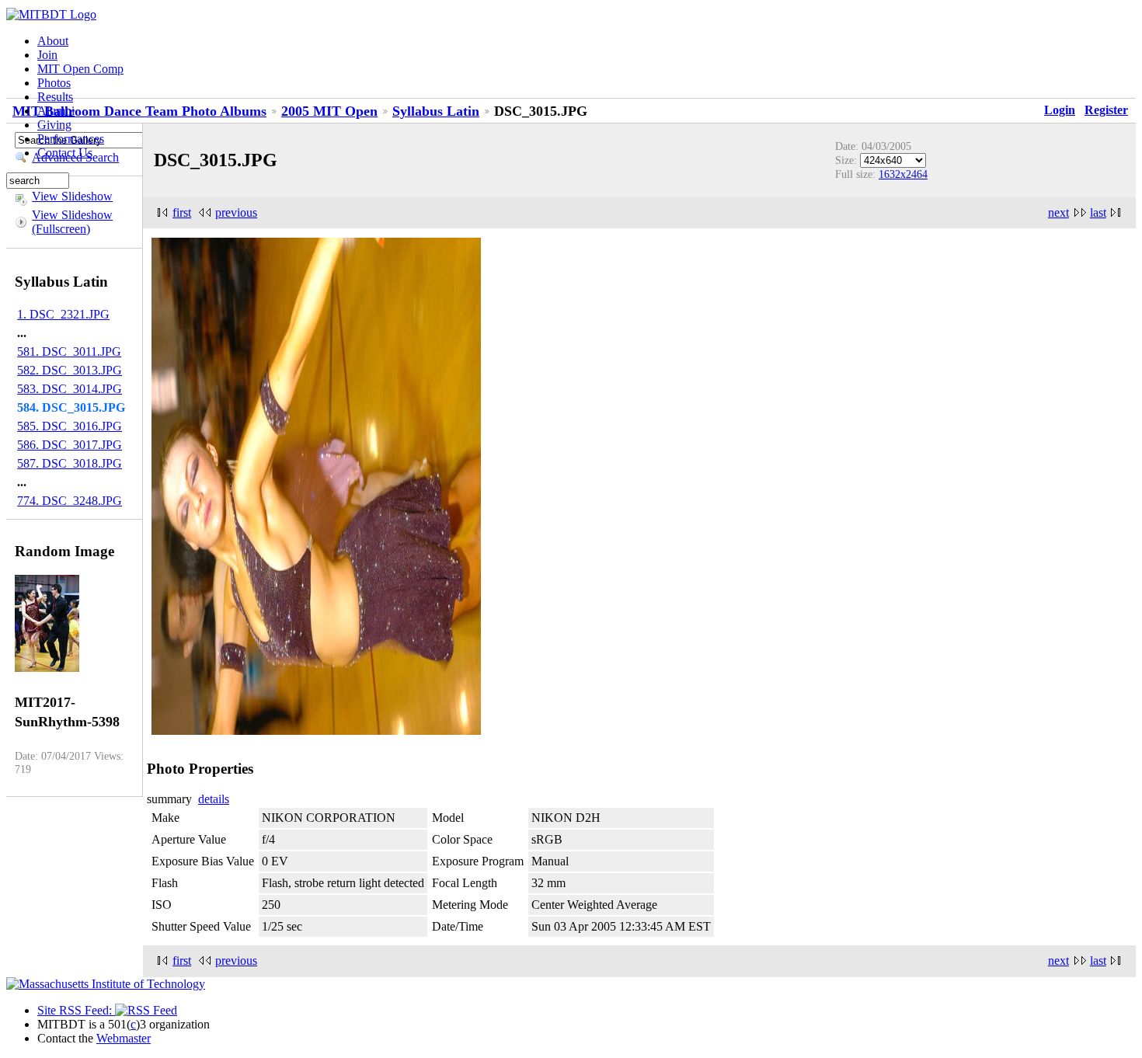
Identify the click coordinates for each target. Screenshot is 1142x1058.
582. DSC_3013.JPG (69, 370)
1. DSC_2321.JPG (63, 314)
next (1058, 212)
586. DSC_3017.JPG (69, 444)
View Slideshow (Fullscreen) (72, 221)
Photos (54, 82)
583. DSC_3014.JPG (69, 388)
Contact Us (64, 152)
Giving (54, 124)
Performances (70, 138)
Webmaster (123, 1038)
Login (1059, 110)
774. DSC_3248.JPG (69, 500)
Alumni (56, 110)
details (213, 799)
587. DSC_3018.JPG (69, 463)
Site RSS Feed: (76, 1010)
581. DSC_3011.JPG (69, 351)
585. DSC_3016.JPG (69, 426)
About (52, 40)
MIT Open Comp (80, 68)
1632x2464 (903, 174)
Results (55, 96)
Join (47, 54)
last (1098, 212)
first (181, 212)
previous (236, 212)
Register (1106, 110)
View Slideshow (72, 196)
